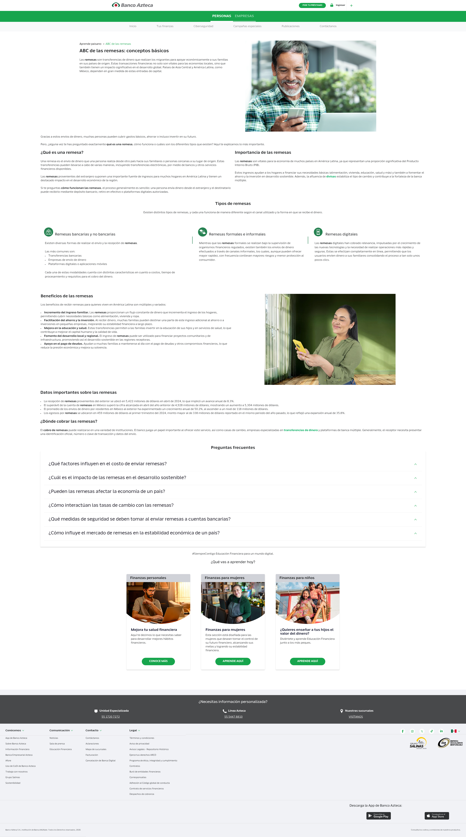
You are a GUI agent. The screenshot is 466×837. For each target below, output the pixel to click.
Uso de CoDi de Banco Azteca (20, 766)
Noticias (54, 738)
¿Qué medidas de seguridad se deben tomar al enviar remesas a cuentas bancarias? (140, 519)
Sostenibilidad (13, 783)
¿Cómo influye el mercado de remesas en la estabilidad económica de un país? (134, 533)
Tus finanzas (165, 26)
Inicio (132, 26)
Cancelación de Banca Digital (101, 761)
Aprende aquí (233, 661)
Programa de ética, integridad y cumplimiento (153, 761)
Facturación (92, 755)
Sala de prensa (57, 744)
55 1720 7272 (111, 717)
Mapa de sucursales (96, 750)
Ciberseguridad (203, 26)
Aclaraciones (92, 744)
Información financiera (17, 750)
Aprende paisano (91, 44)
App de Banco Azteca (16, 738)
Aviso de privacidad (139, 744)
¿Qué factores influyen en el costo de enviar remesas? (108, 464)
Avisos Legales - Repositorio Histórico (149, 750)
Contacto (92, 730)
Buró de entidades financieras (145, 772)
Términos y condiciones (142, 738)
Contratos (135, 766)
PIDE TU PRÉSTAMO (312, 5)
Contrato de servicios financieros (146, 789)
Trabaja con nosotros (16, 772)
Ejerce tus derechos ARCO (143, 755)
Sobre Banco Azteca (16, 744)
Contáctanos (93, 738)
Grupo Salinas (12, 778)
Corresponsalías (138, 778)
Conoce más (158, 661)
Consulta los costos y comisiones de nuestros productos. (436, 830)
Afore (8, 761)
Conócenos (13, 730)
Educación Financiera (61, 750)
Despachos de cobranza (142, 794)
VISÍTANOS (356, 717)
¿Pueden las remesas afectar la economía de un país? (107, 492)
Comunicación (60, 730)
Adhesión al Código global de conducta (149, 783)
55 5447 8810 (233, 717)
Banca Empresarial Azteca (19, 755)
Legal (133, 730)
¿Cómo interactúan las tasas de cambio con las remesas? (111, 505)
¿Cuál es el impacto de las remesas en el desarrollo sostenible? (117, 478)
